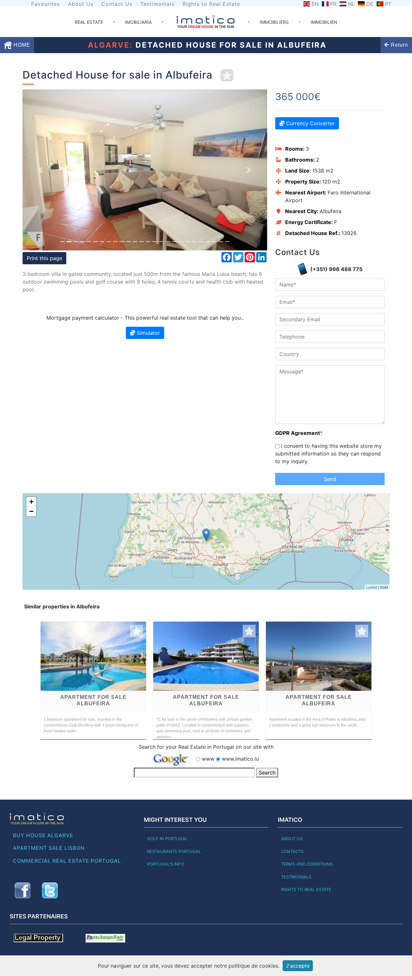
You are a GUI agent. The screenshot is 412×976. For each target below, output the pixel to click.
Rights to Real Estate (211, 4)
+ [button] (31, 502)
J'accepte (298, 965)
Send (330, 479)
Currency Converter (310, 123)
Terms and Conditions (306, 864)
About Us (80, 4)
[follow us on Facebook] (22, 890)
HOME (21, 45)
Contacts (292, 851)
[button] (41, 169)
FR (333, 3)
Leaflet (371, 587)
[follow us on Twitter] (50, 890)
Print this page (44, 258)
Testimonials (157, 4)
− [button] (31, 511)
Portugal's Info (165, 864)
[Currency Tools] (105, 937)
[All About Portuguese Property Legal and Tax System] (38, 937)
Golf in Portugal (167, 838)
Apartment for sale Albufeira (93, 700)
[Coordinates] (206, 534)
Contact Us (116, 4)
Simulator (147, 333)
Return (398, 45)
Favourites (45, 4)
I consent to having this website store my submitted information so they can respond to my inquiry (328, 454)
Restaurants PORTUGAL (174, 851)
